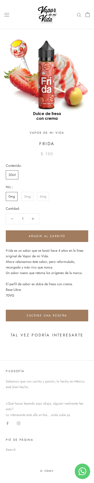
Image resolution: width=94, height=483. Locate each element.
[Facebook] (7, 423)
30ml (12, 174)
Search (11, 449)
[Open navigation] (6, 15)
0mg (11, 196)
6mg (43, 196)
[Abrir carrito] (88, 14)
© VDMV (47, 471)
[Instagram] (18, 423)
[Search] (79, 14)
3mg (27, 196)
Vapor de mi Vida (47, 133)
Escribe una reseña (47, 315)
